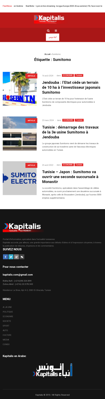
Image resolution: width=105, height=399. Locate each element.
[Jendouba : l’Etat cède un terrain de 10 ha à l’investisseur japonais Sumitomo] (20, 89)
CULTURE (7, 335)
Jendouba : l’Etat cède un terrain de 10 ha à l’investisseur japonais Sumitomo (71, 87)
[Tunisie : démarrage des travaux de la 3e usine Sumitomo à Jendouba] (20, 133)
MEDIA (6, 339)
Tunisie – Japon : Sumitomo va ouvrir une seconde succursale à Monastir (70, 177)
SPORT (6, 325)
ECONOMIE (68, 75)
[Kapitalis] (52, 19)
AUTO (5, 330)
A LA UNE (7, 307)
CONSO (6, 344)
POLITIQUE (8, 311)
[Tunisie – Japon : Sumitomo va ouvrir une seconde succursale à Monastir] (20, 178)
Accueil (47, 54)
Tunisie (79, 75)
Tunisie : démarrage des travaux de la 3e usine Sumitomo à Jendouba (70, 132)
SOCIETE (7, 321)
